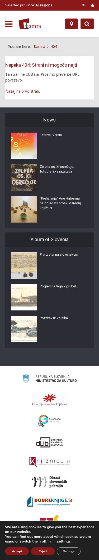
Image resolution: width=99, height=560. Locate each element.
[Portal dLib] (49, 442)
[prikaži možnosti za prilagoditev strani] (83, 5)
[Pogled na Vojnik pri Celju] (24, 297)
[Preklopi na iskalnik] (87, 24)
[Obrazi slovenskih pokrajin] (49, 482)
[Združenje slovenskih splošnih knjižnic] (49, 462)
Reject (43, 551)
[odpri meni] (8, 24)
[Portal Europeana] (49, 421)
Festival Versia (51, 135)
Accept (17, 551)
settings (63, 541)
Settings (69, 551)
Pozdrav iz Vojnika (54, 318)
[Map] (71, 24)
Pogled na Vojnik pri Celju (59, 286)
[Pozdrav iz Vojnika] (24, 329)
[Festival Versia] (24, 146)
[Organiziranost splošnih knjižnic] (49, 399)
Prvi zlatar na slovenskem (59, 254)
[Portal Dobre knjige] (49, 501)
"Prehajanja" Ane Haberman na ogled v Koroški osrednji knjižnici (61, 203)
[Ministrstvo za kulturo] (49, 379)
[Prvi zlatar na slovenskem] (24, 265)
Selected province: (28, 5)
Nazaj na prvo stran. (22, 91)
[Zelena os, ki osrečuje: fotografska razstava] (24, 177)
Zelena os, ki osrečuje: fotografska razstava (57, 169)
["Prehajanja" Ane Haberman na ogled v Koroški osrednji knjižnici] (24, 209)
